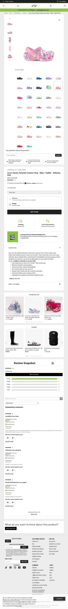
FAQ (33, 544)
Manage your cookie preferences (11, 600)
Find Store (24, 561)
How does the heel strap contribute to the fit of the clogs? (34, 161)
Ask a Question (10, 528)
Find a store (8, 559)
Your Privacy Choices (40, 575)
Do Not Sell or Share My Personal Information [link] (38, 591)
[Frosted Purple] (29, 85)
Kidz (51, 575)
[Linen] (29, 114)
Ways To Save (52, 549)
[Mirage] (58, 114)
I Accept (59, 599)
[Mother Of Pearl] (48, 104)
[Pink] (19, 124)
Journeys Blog (53, 546)
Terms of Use (35, 577)
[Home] (34, 5)
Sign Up (8, 541)
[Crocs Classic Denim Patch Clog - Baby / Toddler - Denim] (15, 306)
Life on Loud (52, 541)
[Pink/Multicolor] (38, 104)
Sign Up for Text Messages (16, 544)
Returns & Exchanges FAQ (48, 226)
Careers (34, 567)
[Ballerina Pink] (58, 85)
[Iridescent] (19, 104)
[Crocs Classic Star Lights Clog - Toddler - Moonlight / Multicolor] (34, 306)
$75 (45, 351)
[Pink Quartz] (58, 75)
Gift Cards (52, 554)
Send (58, 155)
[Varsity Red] (19, 143)
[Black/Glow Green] (58, 124)
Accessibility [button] (62, 1)
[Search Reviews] (61, 398)
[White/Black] (48, 95)
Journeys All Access (54, 544)
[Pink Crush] (19, 95)
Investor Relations (37, 587)
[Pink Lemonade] (29, 134)
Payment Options (36, 556)
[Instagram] (15, 567)
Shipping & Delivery (37, 551)
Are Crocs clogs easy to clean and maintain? (53, 161)
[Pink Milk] (48, 114)
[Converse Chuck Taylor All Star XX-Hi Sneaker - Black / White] (15, 338)
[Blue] (38, 124)
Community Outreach (37, 570)
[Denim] (29, 95)
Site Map (34, 561)
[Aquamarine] (38, 114)
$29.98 (49, 319)
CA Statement (35, 582)
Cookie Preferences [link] (37, 594)
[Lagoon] (29, 143)
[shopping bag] (65, 6)
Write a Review (34, 374)
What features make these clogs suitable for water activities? (14, 161)
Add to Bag (34, 212)
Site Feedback (35, 559)
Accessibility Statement (38, 580)
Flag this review (9, 441)
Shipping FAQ (20, 226)
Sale (51, 577)
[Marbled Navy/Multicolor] (38, 85)
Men (51, 572)
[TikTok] (6, 567)
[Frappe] (38, 134)
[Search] (18, 6)
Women (51, 570)
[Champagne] (19, 134)
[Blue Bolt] (38, 75)
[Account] (51, 5)
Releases (52, 580)
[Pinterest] (11, 567)
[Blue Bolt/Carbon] (48, 124)
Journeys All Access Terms (39, 585)
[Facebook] (20, 567)
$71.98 (48, 351)
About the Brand (14, 284)
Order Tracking (9, 1)
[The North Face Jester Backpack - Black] (53, 338)
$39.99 (7, 319)
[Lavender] (48, 75)
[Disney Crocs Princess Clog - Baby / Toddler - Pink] (53, 306)
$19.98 (10, 319)
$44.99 (26, 319)
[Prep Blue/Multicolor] (38, 95)
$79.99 (26, 351)
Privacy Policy (36, 572)
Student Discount (53, 551)
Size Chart (13, 188)
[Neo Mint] (48, 85)
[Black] (19, 75)
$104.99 (7, 351)
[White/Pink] (58, 95)
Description (12, 248)
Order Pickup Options (38, 554)
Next (10, 59)
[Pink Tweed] (19, 85)
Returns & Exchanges (38, 549)
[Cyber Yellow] (29, 124)
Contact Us (35, 541)
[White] (29, 75)
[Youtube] (25, 567)
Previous (10, 18)
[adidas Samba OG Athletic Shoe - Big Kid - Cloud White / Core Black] (34, 338)
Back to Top (34, 514)
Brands (52, 567)
